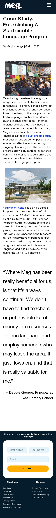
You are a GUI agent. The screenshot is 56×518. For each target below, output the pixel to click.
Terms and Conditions (12, 504)
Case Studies (8, 495)
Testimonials (8, 498)
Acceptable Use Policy (12, 507)
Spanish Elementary (40, 488)
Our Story (7, 488)
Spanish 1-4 (37, 491)
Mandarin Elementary (40, 495)
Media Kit (7, 491)
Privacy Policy (9, 501)
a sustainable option (38, 136)
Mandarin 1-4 (37, 498)
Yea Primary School (14, 208)
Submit (28, 468)
